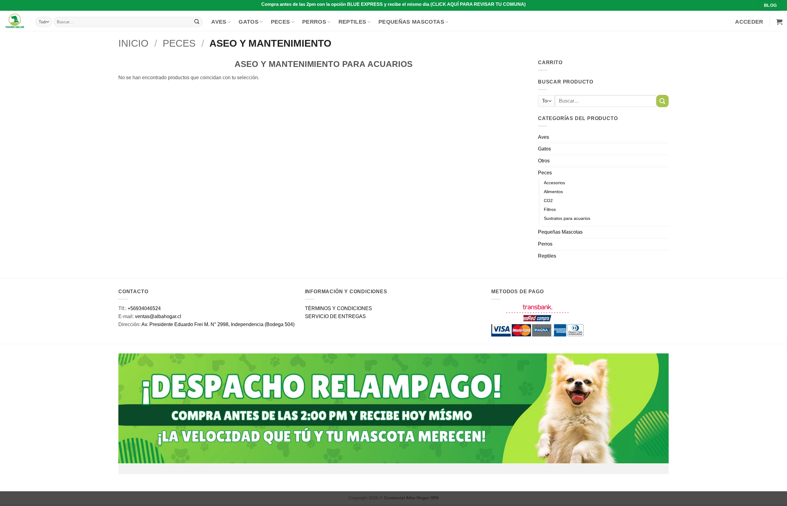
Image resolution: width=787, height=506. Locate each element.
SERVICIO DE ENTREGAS (335, 316)
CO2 (548, 200)
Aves (218, 22)
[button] (749, 22)
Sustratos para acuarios (567, 218)
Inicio (133, 43)
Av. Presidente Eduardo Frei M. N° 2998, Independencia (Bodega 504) (218, 324)
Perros (314, 22)
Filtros (550, 209)
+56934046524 (144, 308)
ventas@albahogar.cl (158, 316)
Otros (544, 160)
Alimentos (553, 191)
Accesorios (554, 182)
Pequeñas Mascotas (411, 22)
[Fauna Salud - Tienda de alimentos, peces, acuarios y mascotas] (15, 21)
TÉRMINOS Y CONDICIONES (338, 308)
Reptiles (352, 22)
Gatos (249, 22)
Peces (280, 22)
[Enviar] (197, 22)
